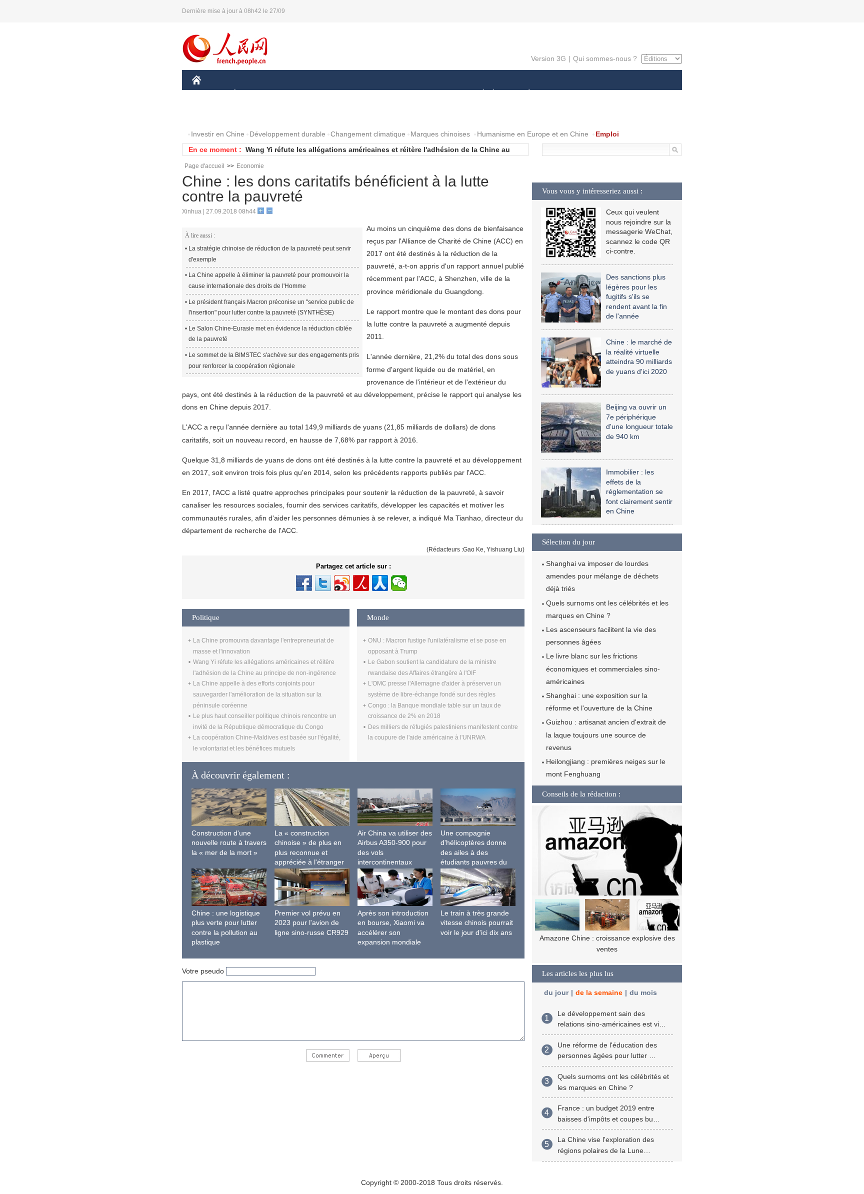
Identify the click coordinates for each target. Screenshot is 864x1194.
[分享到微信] (399, 583)
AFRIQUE (342, 94)
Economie (250, 166)
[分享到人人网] (380, 583)
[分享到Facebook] (304, 583)
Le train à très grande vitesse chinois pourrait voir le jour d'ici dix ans (476, 922)
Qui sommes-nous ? (605, 58)
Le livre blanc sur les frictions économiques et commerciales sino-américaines (603, 668)
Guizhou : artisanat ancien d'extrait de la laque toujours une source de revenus (606, 734)
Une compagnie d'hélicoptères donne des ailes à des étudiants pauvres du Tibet (473, 852)
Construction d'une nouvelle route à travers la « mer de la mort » (229, 842)
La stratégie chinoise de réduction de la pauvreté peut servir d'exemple (269, 254)
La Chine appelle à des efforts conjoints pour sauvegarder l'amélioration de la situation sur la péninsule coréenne (257, 694)
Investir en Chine (217, 134)
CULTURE (433, 94)
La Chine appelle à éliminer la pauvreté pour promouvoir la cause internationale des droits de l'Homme (268, 281)
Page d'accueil (204, 166)
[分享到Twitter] (323, 583)
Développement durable (288, 134)
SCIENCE (387, 94)
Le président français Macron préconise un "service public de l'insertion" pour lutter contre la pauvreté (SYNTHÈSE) (271, 307)
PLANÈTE (524, 94)
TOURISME (607, 94)
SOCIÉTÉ (479, 94)
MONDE (300, 94)
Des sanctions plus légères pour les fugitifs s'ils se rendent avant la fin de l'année (636, 296)
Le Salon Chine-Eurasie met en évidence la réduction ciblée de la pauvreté (270, 334)
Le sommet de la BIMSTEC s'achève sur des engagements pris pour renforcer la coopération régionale (273, 361)
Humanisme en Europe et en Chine (532, 134)
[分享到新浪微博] (342, 583)
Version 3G (548, 58)
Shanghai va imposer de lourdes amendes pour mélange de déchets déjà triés (602, 576)
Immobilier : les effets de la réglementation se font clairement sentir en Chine (639, 491)
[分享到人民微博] (361, 583)
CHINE (209, 94)
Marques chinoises (440, 134)
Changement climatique (368, 134)
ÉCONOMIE (253, 94)
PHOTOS (213, 114)
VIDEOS (254, 114)
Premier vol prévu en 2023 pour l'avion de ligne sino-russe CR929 (311, 922)
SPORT (564, 94)
